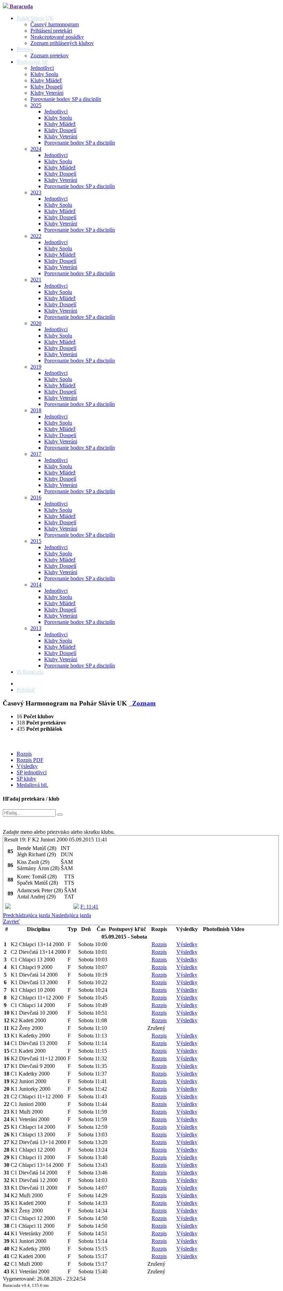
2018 (35, 410)
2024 (35, 149)
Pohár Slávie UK (35, 18)
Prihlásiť (26, 690)
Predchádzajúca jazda (27, 915)
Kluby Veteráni (47, 93)
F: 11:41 (89, 907)
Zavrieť (11, 921)
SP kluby (26, 779)
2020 (35, 323)
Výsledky (27, 766)
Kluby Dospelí (46, 87)
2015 (35, 541)
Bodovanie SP (32, 62)
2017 (35, 454)
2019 (35, 367)
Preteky (25, 49)
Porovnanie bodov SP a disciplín (65, 99)
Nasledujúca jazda (71, 915)
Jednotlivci (42, 68)
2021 (35, 280)
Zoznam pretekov (49, 55)
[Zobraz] (59, 814)
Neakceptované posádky (57, 37)
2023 (35, 192)
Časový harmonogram (54, 24)
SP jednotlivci (32, 772)
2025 (35, 105)
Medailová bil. (32, 785)
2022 (35, 236)
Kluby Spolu (44, 74)
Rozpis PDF (30, 760)
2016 (35, 497)
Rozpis (24, 754)
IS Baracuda (30, 672)
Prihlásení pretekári (51, 31)
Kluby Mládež (46, 80)
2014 (35, 585)
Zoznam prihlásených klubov (62, 43)
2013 (35, 628)
